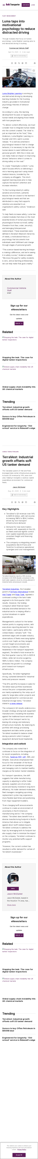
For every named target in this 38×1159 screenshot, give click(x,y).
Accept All (19, 1155)
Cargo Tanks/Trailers (10, 451)
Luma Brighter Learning (12, 93)
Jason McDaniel (19, 487)
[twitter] (19, 63)
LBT (24, 757)
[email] (26, 63)
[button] (3, 5)
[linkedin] (15, 63)
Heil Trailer (6, 595)
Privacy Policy (21, 1149)
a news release (16, 703)
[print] (35, 63)
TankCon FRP (16, 757)
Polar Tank (19, 595)
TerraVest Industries (10, 589)
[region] (19, 1150)
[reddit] (22, 63)
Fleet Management (9, 16)
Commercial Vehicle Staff (19, 48)
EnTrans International (19, 592)
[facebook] (12, 63)
